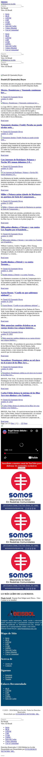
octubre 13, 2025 (7, 203)
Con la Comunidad (12, 30)
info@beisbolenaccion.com (27, 629)
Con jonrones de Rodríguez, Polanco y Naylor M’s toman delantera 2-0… (18, 160)
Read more (4, 121)
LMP (7, 20)
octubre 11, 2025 (7, 271)
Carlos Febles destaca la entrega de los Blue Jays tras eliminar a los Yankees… (20, 394)
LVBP (7, 22)
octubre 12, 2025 (7, 236)
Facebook (8, 677)
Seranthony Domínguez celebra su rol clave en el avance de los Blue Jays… (20, 361)
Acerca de (8, 664)
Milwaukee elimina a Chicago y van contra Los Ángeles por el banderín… (20, 228)
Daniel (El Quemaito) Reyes (13, 97)
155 (22, 423)
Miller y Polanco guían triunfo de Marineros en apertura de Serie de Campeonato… (21, 195)
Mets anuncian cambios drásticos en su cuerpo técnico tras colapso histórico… (18, 326)
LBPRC (8, 24)
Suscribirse (21, 468)
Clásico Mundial (11, 28)
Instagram (8, 675)
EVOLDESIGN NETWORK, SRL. (27, 714)
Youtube (8, 679)
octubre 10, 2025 (7, 301)
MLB (7, 16)
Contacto (8, 666)
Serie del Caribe (10, 26)
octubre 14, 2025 (7, 168)
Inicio (7, 14)
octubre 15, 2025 (7, 99)
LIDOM (8, 18)
